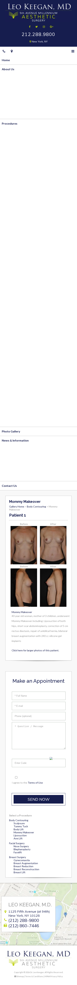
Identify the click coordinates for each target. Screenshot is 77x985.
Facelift (18, 852)
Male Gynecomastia (15, 241)
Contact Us (9, 485)
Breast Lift (9, 195)
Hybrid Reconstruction (17, 277)
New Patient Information (18, 458)
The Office (9, 96)
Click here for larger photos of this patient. (35, 650)
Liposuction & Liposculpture (20, 141)
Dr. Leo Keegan (12, 87)
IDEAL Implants (12, 222)
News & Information (15, 440)
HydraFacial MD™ (13, 404)
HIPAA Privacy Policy (54, 976)
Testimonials (10, 114)
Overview (8, 78)
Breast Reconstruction (17, 250)
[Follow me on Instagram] (42, 26)
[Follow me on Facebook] (28, 26)
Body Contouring (13, 132)
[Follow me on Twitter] (35, 26)
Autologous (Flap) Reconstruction (24, 259)
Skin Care (8, 422)
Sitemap (20, 976)
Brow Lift (8, 331)
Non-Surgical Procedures (18, 368)
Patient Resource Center (18, 476)
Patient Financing (13, 467)
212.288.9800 (38, 34)
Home (6, 60)
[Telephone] (4, 51)
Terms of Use (35, 782)
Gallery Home (16, 506)
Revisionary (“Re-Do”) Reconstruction (26, 286)
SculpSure (8, 177)
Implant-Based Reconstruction (22, 268)
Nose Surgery (11, 349)
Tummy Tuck (10, 150)
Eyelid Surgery (11, 340)
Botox (6, 376)
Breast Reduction (13, 204)
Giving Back (9, 105)
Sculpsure (19, 823)
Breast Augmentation (16, 214)
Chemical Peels (12, 395)
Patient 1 (17, 515)
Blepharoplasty (22, 849)
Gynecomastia (22, 860)
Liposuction (20, 835)
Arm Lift (7, 168)
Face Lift (7, 322)
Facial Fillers (10, 386)
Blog (5, 449)
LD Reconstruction (14, 295)
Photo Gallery (11, 431)
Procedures (9, 123)
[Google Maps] (11, 51)
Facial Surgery (11, 313)
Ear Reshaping (11, 358)
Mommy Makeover (14, 232)
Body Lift (8, 159)
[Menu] (73, 51)
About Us (8, 69)
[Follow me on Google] (50, 26)
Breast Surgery (12, 186)
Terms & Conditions (34, 976)
